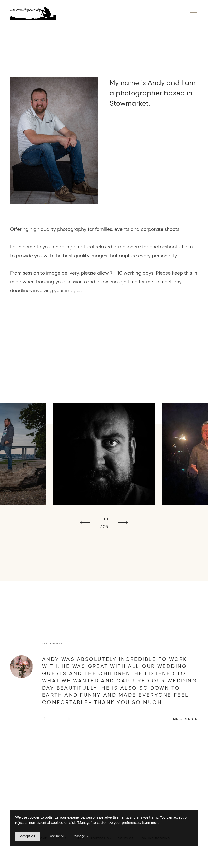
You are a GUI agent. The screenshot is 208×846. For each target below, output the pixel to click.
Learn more (150, 823)
